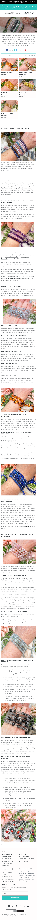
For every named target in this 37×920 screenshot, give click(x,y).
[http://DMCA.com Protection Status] (18, 911)
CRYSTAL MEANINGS (8, 881)
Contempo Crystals (11, 909)
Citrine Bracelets (6, 264)
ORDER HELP (23, 854)
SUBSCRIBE (15, 898)
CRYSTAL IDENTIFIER (8, 879)
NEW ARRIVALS (6, 856)
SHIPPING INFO (23, 861)
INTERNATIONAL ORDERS (26, 858)
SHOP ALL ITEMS (7, 854)
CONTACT (5, 874)
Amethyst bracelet (14, 278)
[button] (31, 13)
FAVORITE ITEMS (7, 876)
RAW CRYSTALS (6, 858)
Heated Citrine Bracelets (24, 94)
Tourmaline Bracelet (11, 257)
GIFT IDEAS (5, 865)
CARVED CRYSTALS (7, 861)
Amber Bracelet (7, 72)
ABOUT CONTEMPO (7, 872)
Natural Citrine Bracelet (7, 114)
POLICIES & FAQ (24, 856)
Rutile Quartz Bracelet (6, 94)
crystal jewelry (26, 526)
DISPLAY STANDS (7, 863)
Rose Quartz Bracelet (8, 273)
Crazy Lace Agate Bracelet (25, 73)
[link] (18, 2)
